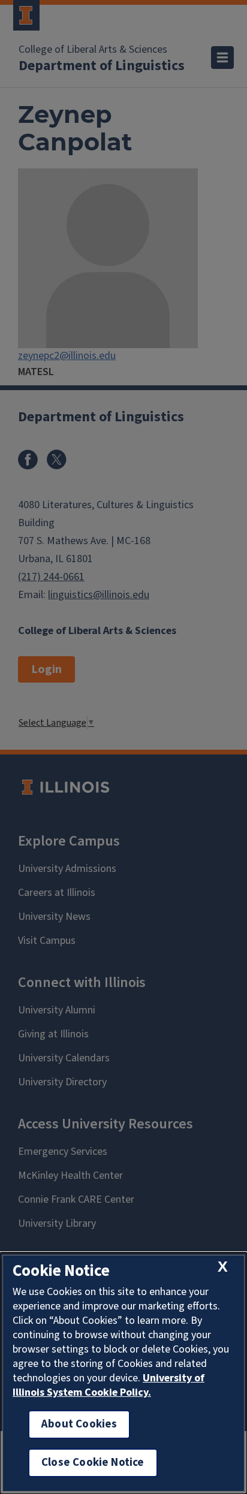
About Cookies (79, 1424)
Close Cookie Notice (92, 1462)
